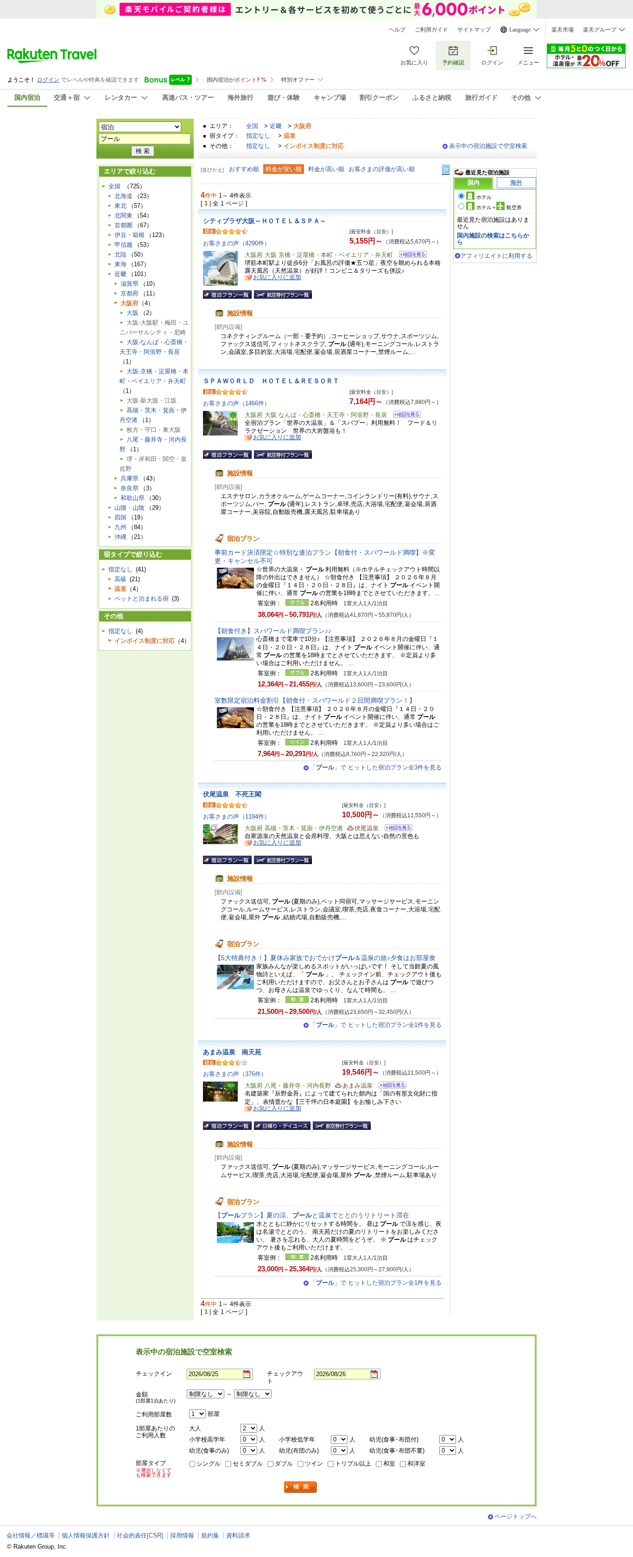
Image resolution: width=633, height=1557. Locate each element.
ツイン (314, 1463)
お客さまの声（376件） (235, 1073)
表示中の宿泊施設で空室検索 (488, 145)
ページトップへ (515, 1516)
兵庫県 (129, 478)
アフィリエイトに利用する (496, 255)
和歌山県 (132, 497)
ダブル (284, 1463)
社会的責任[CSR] (140, 1535)
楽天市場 (562, 29)
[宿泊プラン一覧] (227, 294)
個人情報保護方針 (86, 1535)
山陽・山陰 (129, 507)
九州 (120, 527)
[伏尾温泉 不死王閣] (395, 829)
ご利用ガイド (431, 29)
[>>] (446, 169)
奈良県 (129, 488)
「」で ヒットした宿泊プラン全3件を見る (376, 767)
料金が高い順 (326, 169)
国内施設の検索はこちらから (493, 238)
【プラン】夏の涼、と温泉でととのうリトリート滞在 (312, 1215)
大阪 (133, 312)
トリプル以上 (353, 1463)
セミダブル (248, 1463)
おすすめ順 (244, 169)
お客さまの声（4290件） (236, 243)
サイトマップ (474, 29)
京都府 (129, 293)
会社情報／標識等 (30, 1535)
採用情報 (182, 1535)
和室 (389, 1463)
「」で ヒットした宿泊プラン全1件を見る (376, 1024)
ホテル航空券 (499, 207)
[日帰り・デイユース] (282, 1125)
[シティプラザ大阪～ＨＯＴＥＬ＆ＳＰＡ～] (410, 255)
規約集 (210, 1535)
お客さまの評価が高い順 (381, 169)
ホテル (484, 197)
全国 (252, 125)
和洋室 (416, 1463)
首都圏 (123, 225)
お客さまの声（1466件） (236, 403)
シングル (208, 1463)
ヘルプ (397, 29)
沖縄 (120, 536)
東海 (120, 264)
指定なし (258, 135)
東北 (120, 205)
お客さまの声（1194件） (236, 816)
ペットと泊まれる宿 (141, 598)
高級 (120, 579)
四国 (120, 517)
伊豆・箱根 (129, 234)
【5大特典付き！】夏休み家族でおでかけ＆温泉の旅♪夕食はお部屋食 (325, 957)
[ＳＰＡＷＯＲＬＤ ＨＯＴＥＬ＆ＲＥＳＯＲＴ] (404, 415)
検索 (300, 1487)
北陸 (120, 254)
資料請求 (238, 1535)
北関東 (123, 215)
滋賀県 (129, 283)
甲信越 (123, 244)
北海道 (123, 195)
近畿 (276, 125)
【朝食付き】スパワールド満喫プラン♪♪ (273, 630)
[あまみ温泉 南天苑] (389, 1086)
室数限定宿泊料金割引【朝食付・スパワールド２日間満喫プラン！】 (315, 700)
